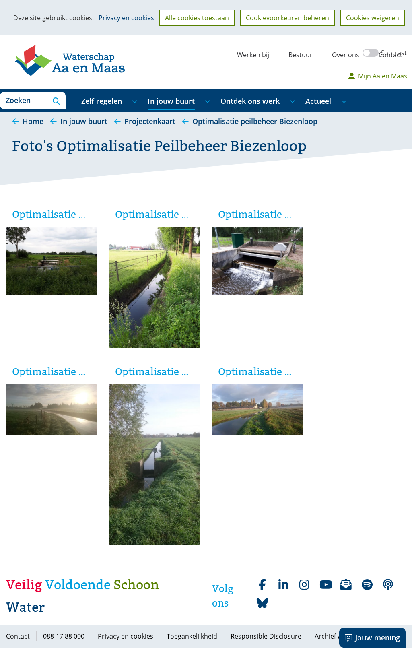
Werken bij (253, 54)
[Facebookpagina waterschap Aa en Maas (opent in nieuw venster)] (262, 585)
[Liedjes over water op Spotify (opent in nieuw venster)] (367, 585)
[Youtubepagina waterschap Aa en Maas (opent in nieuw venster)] (325, 585)
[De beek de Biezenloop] (154, 288)
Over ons (345, 54)
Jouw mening (377, 637)
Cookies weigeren (372, 17)
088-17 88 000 (63, 636)
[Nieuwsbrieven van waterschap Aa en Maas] (346, 585)
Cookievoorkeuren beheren (287, 17)
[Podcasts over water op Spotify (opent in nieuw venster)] (388, 585)
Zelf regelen (101, 101)
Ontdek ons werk (250, 101)
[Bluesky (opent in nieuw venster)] (262, 603)
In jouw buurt (171, 101)
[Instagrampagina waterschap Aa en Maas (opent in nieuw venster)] (304, 585)
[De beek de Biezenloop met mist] (51, 410)
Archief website (338, 636)
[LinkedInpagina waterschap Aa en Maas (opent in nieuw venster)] (283, 585)
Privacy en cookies (126, 17)
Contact (390, 54)
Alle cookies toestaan (197, 17)
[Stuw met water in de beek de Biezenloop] (257, 262)
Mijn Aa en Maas (382, 76)
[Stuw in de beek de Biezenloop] (51, 262)
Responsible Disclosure (266, 636)
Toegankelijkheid (192, 636)
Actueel (318, 101)
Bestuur (300, 54)
